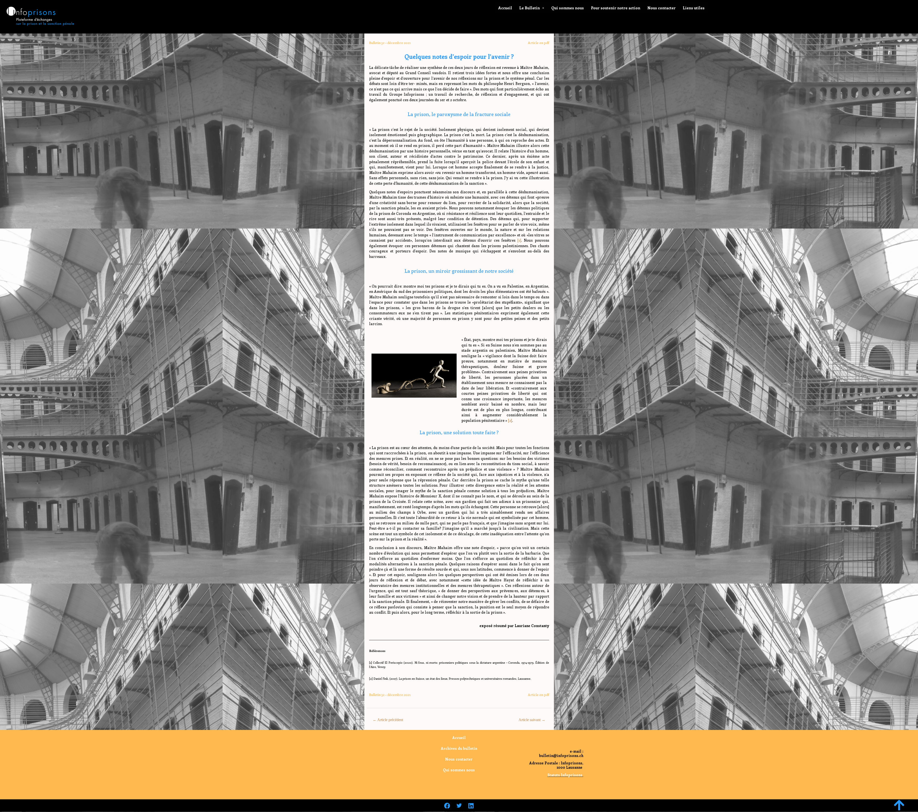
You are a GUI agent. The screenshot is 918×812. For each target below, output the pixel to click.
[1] (519, 240)
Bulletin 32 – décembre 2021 (390, 42)
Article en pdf (538, 42)
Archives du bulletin (459, 748)
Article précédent (388, 720)
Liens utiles (694, 7)
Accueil (505, 7)
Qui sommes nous (567, 7)
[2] (510, 420)
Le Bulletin (529, 7)
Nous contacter (661, 7)
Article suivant (532, 720)
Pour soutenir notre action (615, 7)
